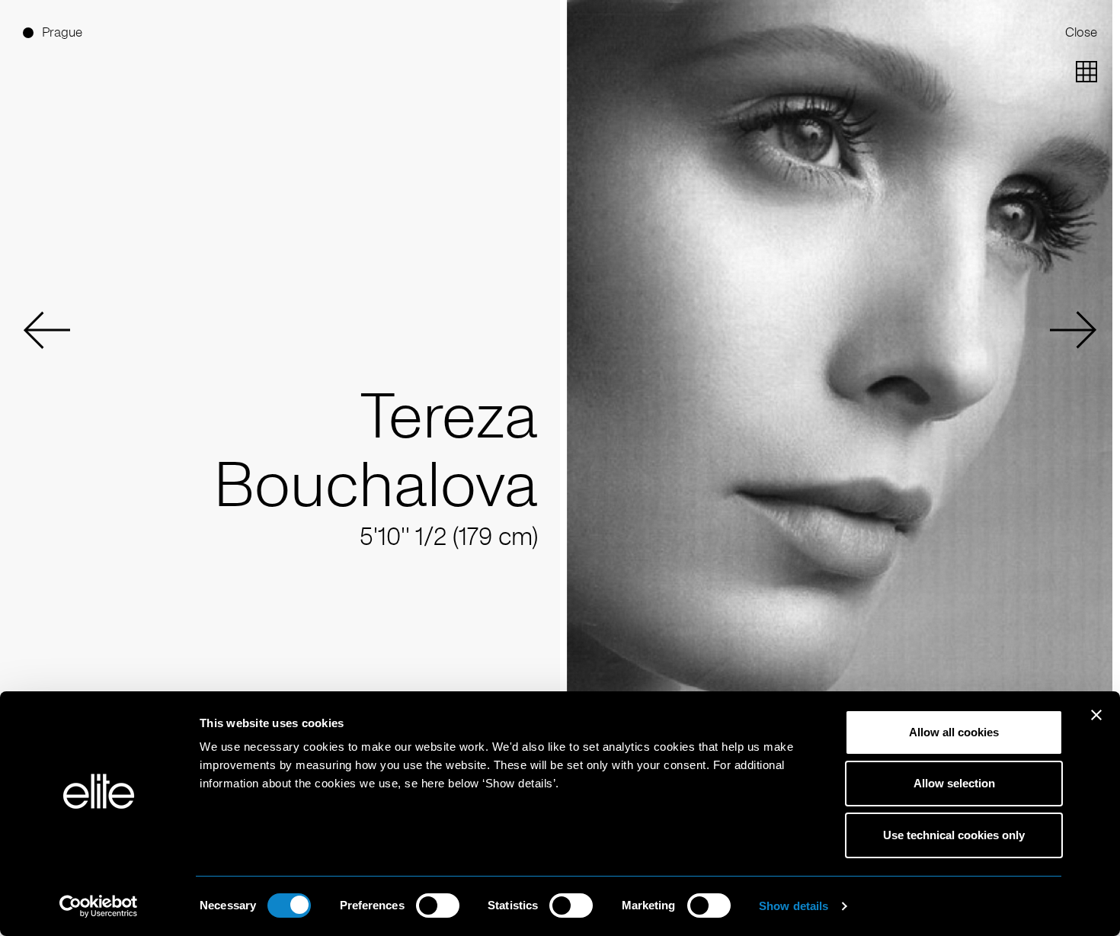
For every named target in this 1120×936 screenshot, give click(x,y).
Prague (62, 32)
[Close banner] (1096, 725)
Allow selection (954, 783)
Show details (793, 905)
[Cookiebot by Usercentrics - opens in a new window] (98, 906)
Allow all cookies (954, 732)
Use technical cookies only (954, 835)
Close (1081, 32)
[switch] (437, 905)
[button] (46, 330)
